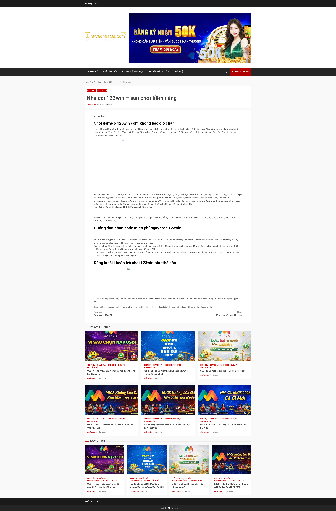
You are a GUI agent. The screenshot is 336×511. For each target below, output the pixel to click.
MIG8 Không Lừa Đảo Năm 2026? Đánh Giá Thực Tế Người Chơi (168, 400)
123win (102, 307)
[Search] (226, 71)
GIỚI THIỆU (179, 72)
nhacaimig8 (175, 307)
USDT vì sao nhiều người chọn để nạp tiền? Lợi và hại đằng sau (111, 346)
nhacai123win (163, 307)
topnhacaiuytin (206, 307)
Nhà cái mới (102, 90)
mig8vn (153, 307)
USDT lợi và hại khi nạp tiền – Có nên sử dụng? (224, 346)
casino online (127, 307)
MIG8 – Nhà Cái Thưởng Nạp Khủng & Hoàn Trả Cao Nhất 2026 (111, 400)
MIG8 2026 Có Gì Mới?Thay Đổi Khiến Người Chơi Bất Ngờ (224, 400)
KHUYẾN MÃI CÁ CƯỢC (159, 72)
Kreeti (162, 508)
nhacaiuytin (195, 307)
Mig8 (147, 307)
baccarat (110, 307)
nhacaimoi (185, 307)
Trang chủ (92, 72)
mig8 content (91, 104)
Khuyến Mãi (101, 365)
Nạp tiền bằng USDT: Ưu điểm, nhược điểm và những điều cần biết (168, 346)
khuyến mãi (138, 307)
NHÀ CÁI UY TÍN (110, 72)
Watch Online (242, 72)
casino (118, 307)
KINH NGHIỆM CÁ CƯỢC (133, 72)
